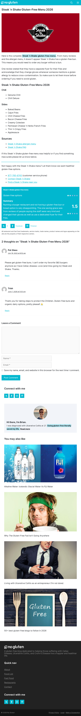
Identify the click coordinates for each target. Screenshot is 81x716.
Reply (7, 276)
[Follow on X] (6, 396)
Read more (25, 429)
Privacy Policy (54, 713)
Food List (8, 674)
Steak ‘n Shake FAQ (17, 147)
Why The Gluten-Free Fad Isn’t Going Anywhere (26, 535)
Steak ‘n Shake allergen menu (22, 144)
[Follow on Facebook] (11, 396)
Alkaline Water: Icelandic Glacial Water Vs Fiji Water (28, 486)
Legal (62, 713)
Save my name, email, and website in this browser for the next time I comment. (41, 370)
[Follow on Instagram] (17, 396)
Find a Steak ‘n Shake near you (22, 182)
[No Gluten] (9, 2)
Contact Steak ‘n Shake (19, 178)
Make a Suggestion (73, 713)
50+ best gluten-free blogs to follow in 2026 (25, 630)
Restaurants (10, 682)
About (7, 669)
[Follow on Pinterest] (22, 396)
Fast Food (9, 678)
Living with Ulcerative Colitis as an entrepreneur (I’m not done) (33, 583)
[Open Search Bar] (71, 2)
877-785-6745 (15, 175)
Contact (8, 687)
